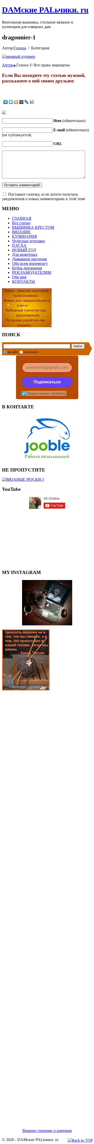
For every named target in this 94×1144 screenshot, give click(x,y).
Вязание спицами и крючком (47, 1130)
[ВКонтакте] (5, 102)
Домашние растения (29, 259)
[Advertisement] (47, 903)
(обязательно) (69, 121)
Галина (20, 48)
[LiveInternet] (32, 102)
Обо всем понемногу (30, 263)
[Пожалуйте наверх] (80, 1140)
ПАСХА (19, 245)
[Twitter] (11, 102)
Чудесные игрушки (28, 241)
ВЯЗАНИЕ (21, 232)
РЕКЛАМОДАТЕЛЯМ (31, 272)
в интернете (31, 352)
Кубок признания (27, 268)
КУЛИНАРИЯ (24, 236)
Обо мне (19, 277)
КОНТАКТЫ (23, 281)
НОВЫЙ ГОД (24, 250)
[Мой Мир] (21, 102)
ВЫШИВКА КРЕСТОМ (33, 227)
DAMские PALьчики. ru (45, 9)
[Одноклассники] (16, 102)
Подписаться (47, 382)
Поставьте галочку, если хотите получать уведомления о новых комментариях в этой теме (43, 196)
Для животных (24, 254)
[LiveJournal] (26, 102)
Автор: (8, 65)
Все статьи (21, 223)
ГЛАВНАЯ (21, 218)
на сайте (13, 352)
